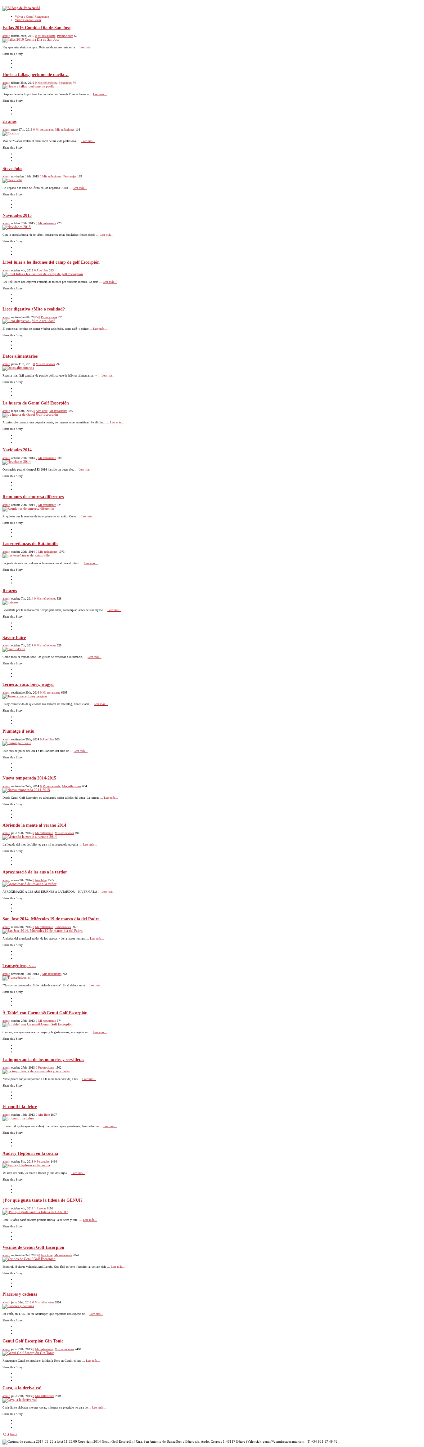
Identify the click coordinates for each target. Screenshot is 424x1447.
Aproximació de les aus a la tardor (34, 872)
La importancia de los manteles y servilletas (43, 1059)
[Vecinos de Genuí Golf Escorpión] (29, 1259)
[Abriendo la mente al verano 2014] (29, 836)
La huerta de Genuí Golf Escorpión (35, 403)
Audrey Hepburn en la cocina (30, 1153)
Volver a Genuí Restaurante (32, 16)
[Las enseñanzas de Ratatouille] (26, 555)
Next (13, 1434)
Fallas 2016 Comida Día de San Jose (36, 27)
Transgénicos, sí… (19, 965)
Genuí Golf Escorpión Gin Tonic (32, 1341)
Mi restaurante (46, 36)
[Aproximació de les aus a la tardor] (29, 884)
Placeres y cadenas (19, 1294)
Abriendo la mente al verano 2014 (34, 825)
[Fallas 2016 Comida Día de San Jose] (30, 39)
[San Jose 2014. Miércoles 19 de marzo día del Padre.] (42, 930)
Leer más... (86, 47)
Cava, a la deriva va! (22, 1388)
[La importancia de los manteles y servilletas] (36, 1071)
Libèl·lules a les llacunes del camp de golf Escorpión (51, 262)
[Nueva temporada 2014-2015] (26, 790)
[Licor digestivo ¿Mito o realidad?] (28, 321)
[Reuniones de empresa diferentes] (28, 508)
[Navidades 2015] (16, 227)
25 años (9, 121)
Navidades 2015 (17, 215)
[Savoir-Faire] (13, 649)
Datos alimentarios (20, 356)
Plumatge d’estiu (18, 731)
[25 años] (10, 133)
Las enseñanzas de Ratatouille (30, 543)
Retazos (9, 590)
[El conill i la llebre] (18, 1118)
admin (6, 36)
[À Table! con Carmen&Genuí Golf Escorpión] (37, 1024)
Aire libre (42, 270)
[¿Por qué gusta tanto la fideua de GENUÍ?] (35, 1212)
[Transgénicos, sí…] (18, 977)
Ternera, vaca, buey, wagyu (28, 684)
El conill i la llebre (19, 1106)
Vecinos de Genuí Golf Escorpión (33, 1247)
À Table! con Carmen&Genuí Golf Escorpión (45, 1013)
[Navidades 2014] (16, 461)
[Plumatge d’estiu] (16, 743)
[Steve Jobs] (12, 180)
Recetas (41, 1208)
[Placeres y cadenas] (18, 1306)
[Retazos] (10, 602)
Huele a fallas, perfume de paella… (35, 74)
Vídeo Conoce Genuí (28, 20)
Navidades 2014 (17, 450)
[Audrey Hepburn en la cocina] (26, 1165)
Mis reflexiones (47, 82)
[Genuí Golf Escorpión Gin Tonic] (28, 1353)
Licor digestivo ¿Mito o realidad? (33, 309)
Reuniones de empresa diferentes (33, 496)
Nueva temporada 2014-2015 (29, 778)
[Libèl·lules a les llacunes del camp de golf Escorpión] (42, 274)
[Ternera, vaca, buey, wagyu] (24, 696)
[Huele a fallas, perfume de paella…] (30, 86)
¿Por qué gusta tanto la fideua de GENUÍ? (42, 1200)
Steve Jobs (12, 168)
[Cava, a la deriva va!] (19, 1399)
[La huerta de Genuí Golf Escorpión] (30, 414)
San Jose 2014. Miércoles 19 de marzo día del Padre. (51, 919)
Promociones (65, 36)
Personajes (65, 82)
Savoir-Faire (14, 637)
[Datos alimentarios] (18, 367)
